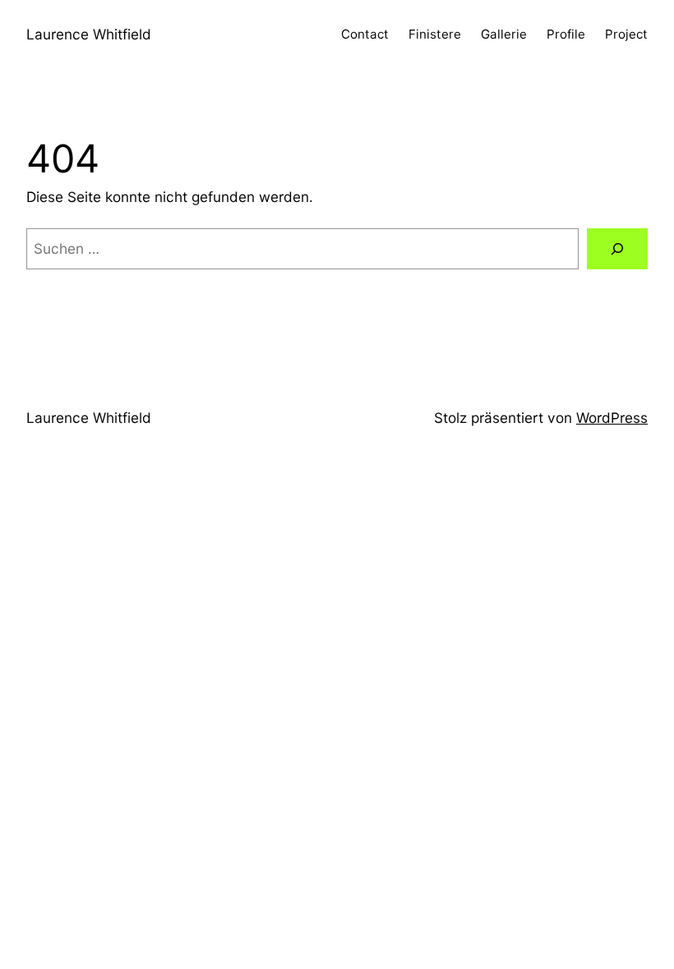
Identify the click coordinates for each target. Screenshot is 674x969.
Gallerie (504, 34)
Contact (365, 34)
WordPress (612, 417)
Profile (566, 34)
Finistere (435, 34)
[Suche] (617, 249)
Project (626, 34)
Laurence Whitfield (88, 34)
